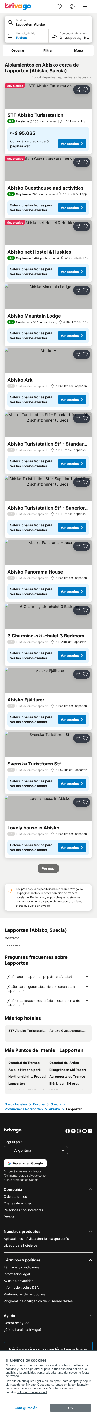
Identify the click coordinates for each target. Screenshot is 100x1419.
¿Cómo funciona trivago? (22, 1330)
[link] (59, 6)
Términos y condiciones (21, 1267)
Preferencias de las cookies (24, 1294)
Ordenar (18, 50)
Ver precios (70, 144)
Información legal (17, 1274)
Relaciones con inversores (23, 1210)
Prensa (9, 1217)
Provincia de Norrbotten (24, 1109)
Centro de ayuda (16, 1323)
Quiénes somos (15, 1196)
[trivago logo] (18, 6)
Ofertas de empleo (18, 1203)
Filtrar (48, 50)
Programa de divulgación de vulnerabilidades (38, 1301)
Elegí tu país (13, 1142)
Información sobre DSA (21, 1287)
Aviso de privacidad (19, 1281)
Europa (39, 1104)
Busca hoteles (16, 1104)
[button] (48, 22)
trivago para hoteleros (20, 1245)
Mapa (78, 50)
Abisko (54, 1109)
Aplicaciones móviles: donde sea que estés (36, 1239)
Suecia (56, 1104)
